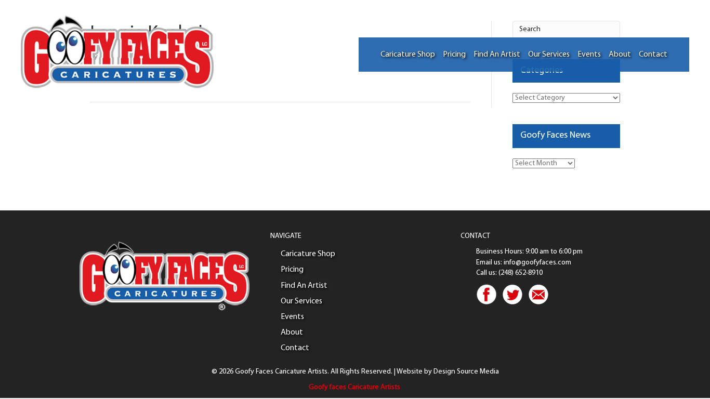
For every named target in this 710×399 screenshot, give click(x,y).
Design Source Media (466, 372)
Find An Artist (497, 54)
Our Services (549, 54)
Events (589, 54)
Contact (653, 54)
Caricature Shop (407, 54)
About (620, 54)
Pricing (454, 54)
